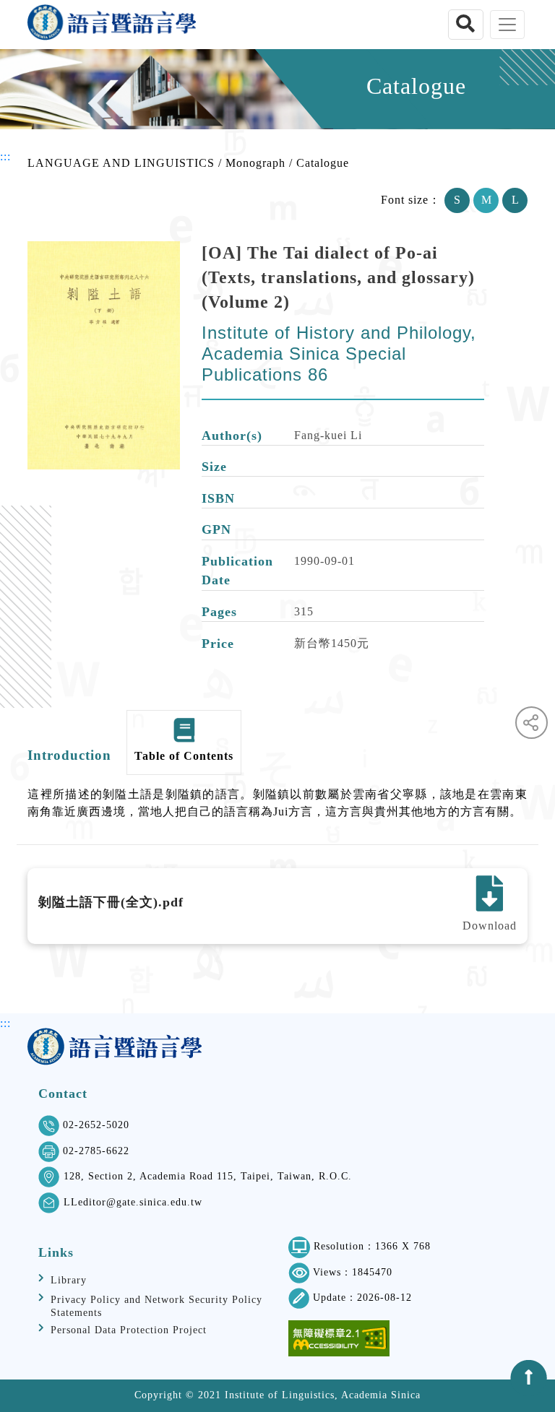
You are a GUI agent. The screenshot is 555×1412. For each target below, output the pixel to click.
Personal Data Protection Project (129, 1330)
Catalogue (322, 163)
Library (69, 1280)
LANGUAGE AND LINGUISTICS (121, 163)
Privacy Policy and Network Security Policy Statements (156, 1306)
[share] (531, 722)
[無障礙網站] (339, 1338)
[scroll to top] (529, 1379)
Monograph (255, 163)
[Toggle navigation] (507, 24)
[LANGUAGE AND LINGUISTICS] (111, 24)
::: (5, 156)
